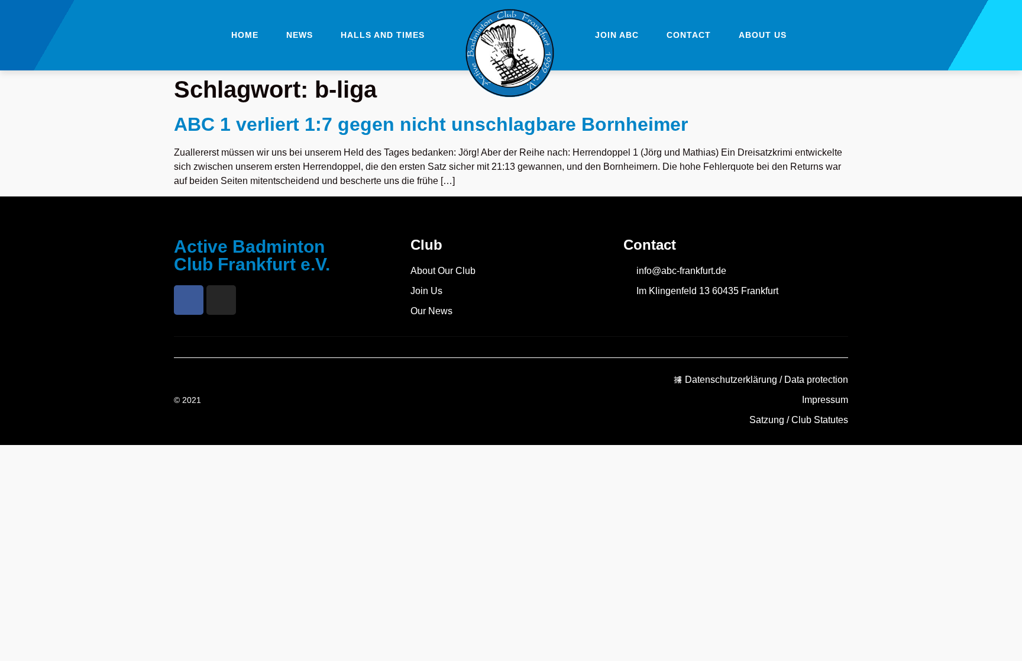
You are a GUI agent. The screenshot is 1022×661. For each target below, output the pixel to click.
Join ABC (617, 35)
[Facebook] (188, 300)
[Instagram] (221, 300)
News (299, 35)
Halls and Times (383, 35)
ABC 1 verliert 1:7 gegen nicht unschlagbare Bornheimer (431, 124)
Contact (689, 35)
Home (244, 35)
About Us (763, 35)
